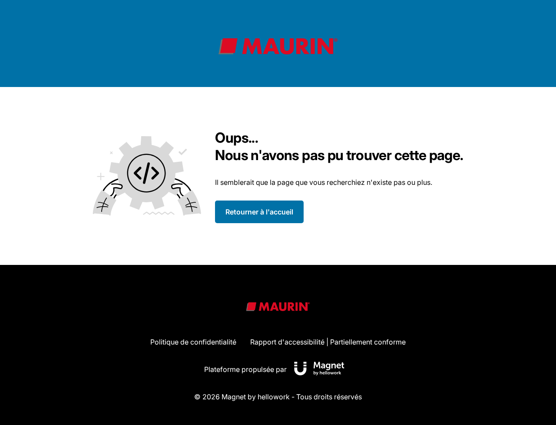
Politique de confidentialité (193, 342)
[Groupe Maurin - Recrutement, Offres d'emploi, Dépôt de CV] (278, 46)
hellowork (274, 396)
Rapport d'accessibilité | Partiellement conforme (328, 342)
